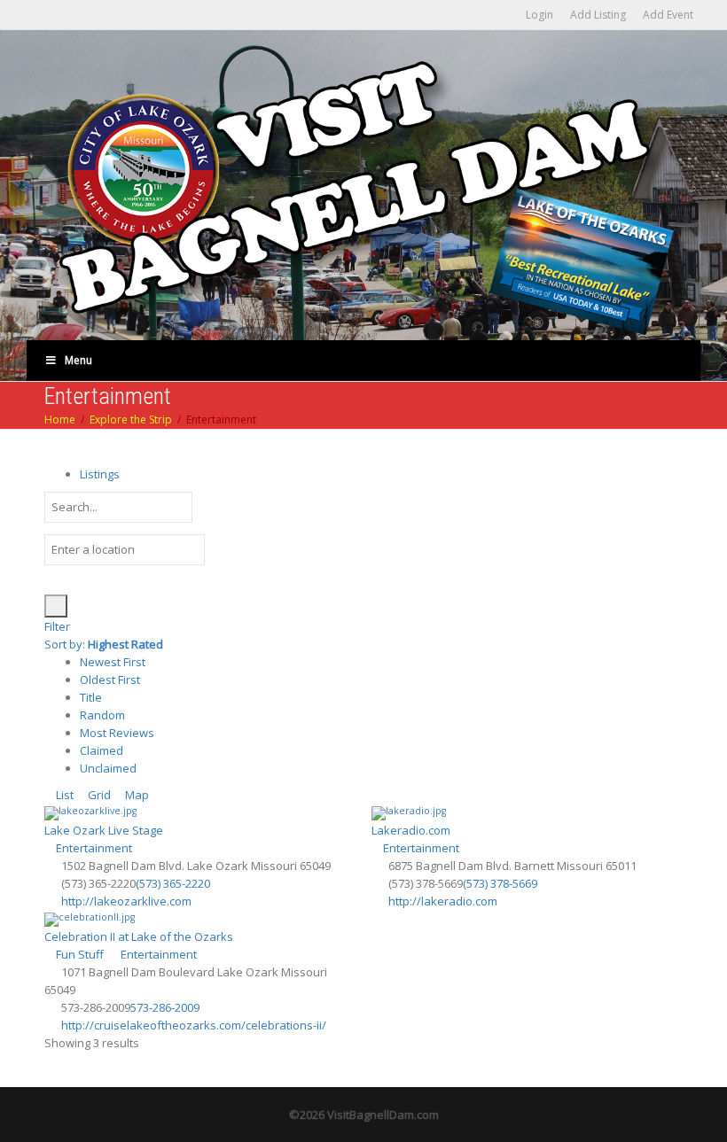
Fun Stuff (78, 954)
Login (539, 14)
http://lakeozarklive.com (126, 901)
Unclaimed (108, 768)
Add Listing (598, 14)
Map (135, 795)
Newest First (112, 662)
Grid (98, 795)
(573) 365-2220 (173, 883)
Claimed (101, 750)
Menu (78, 360)
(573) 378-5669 (500, 883)
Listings (100, 474)
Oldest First (110, 680)
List (63, 795)
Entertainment (92, 848)
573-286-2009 (164, 1007)
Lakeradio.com (410, 830)
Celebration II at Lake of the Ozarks (138, 936)
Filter (57, 626)
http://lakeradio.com (442, 901)
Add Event (668, 14)
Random (102, 715)
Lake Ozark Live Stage (103, 830)
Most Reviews (117, 733)
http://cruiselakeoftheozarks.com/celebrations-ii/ (193, 1025)
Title (91, 697)
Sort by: (103, 644)
